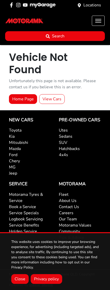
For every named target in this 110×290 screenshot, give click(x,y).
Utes (63, 130)
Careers (66, 213)
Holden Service (23, 231)
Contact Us (69, 207)
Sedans (65, 136)
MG (12, 167)
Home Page (23, 99)
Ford (13, 155)
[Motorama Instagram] (19, 5)
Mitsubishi (18, 142)
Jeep (13, 173)
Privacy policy (46, 279)
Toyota (15, 130)
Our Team (68, 219)
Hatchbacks (69, 149)
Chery (14, 161)
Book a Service (22, 207)
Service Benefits (24, 225)
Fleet (64, 194)
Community (69, 231)
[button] (98, 21)
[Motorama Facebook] (12, 5)
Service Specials (24, 213)
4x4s (63, 155)
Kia (12, 136)
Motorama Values (75, 225)
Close (20, 279)
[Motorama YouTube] (26, 5)
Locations (92, 5)
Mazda (15, 149)
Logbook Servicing (26, 219)
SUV (63, 142)
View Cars (51, 99)
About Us (67, 200)
